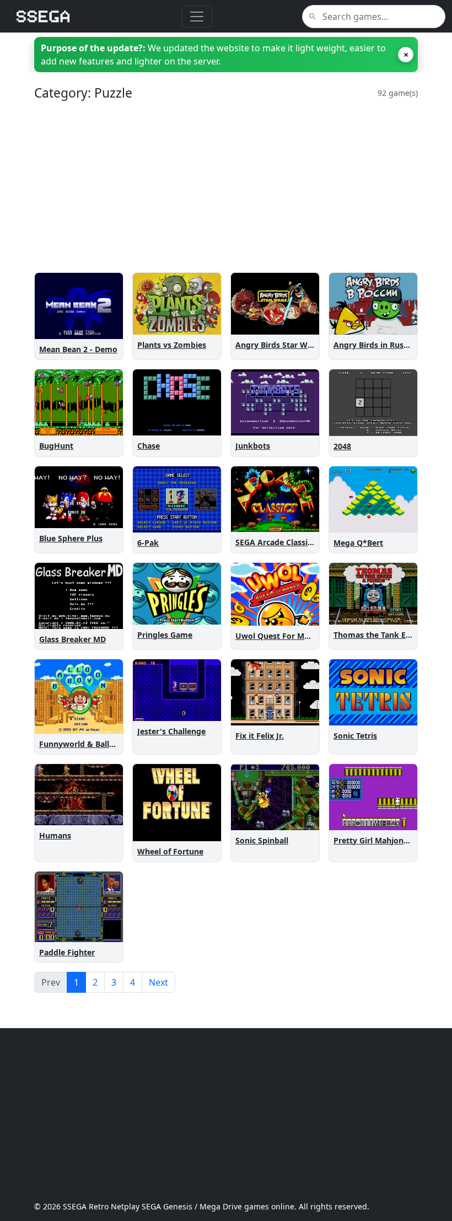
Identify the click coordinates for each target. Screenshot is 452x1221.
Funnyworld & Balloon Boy (90, 744)
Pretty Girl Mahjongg (373, 840)
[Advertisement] (226, 186)
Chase (148, 445)
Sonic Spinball (261, 840)
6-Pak (148, 542)
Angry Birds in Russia (373, 345)
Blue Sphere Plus (71, 538)
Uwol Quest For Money (279, 636)
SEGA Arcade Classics (275, 542)
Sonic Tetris (355, 735)
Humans (55, 835)
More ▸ (103, 328)
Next (158, 982)
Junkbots (252, 445)
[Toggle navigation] (196, 17)
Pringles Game (164, 635)
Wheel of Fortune (170, 851)
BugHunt (56, 445)
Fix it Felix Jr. (259, 735)
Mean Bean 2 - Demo (78, 349)
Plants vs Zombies (171, 345)
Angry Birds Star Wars (277, 345)
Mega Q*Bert (358, 542)
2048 (342, 446)
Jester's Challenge (171, 731)
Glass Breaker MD (72, 639)
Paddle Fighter (67, 952)
